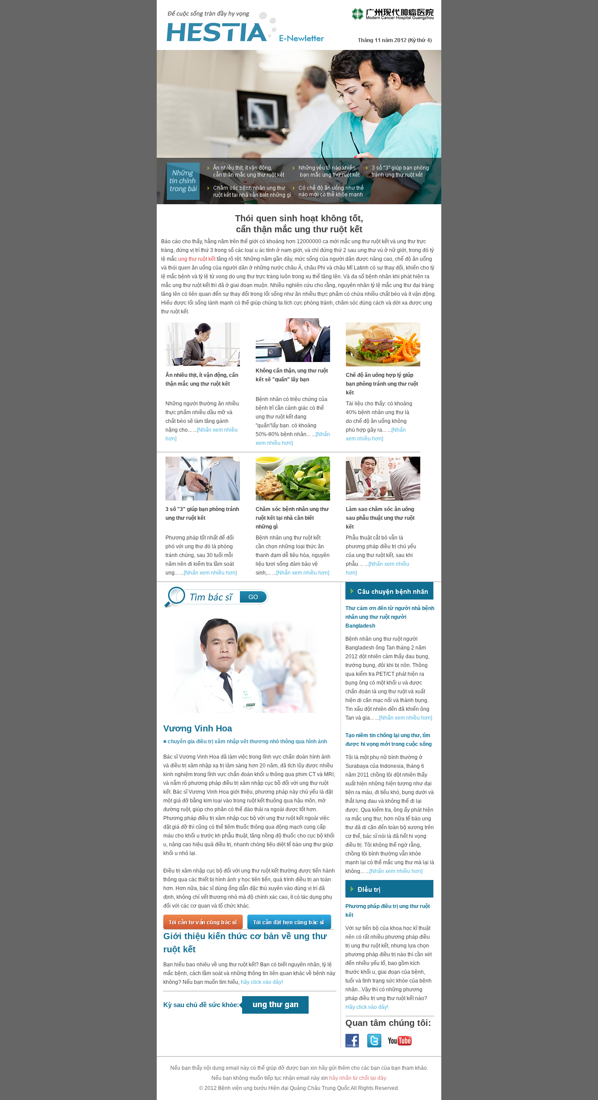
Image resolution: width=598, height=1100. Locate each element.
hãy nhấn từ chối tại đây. (358, 1078)
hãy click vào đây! (262, 982)
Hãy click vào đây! (366, 1007)
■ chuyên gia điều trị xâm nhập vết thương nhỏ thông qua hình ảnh (245, 741)
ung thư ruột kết (196, 259)
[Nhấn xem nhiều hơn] (210, 573)
